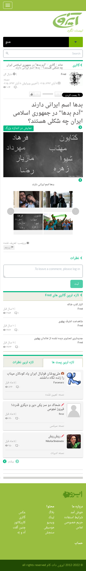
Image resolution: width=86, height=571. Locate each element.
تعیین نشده (51, 395)
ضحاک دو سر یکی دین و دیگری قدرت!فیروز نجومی (37, 407)
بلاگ (51, 512)
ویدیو (50, 522)
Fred (63, 74)
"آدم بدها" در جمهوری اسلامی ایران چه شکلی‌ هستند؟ (34, 66)
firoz (61, 414)
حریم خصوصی (73, 522)
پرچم (8, 247)
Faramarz (58, 383)
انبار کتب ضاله (75, 304)
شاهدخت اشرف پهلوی (70, 321)
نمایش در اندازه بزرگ (18, 128)
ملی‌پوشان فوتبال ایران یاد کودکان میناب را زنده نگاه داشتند (35, 376)
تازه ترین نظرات (23, 362)
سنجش (49, 532)
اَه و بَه (21, 532)
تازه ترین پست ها (63, 362)
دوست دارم (31, 94)
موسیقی (49, 527)
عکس (22, 512)
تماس (79, 527)
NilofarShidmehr (55, 441)
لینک (51, 517)
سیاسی (53, 426)
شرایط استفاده (73, 517)
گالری (22, 517)
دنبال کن (8, 74)
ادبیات (54, 453)
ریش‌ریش (54, 436)
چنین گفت (19, 527)
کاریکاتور (19, 522)
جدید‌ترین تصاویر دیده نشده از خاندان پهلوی (58, 338)
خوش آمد (77, 512)
